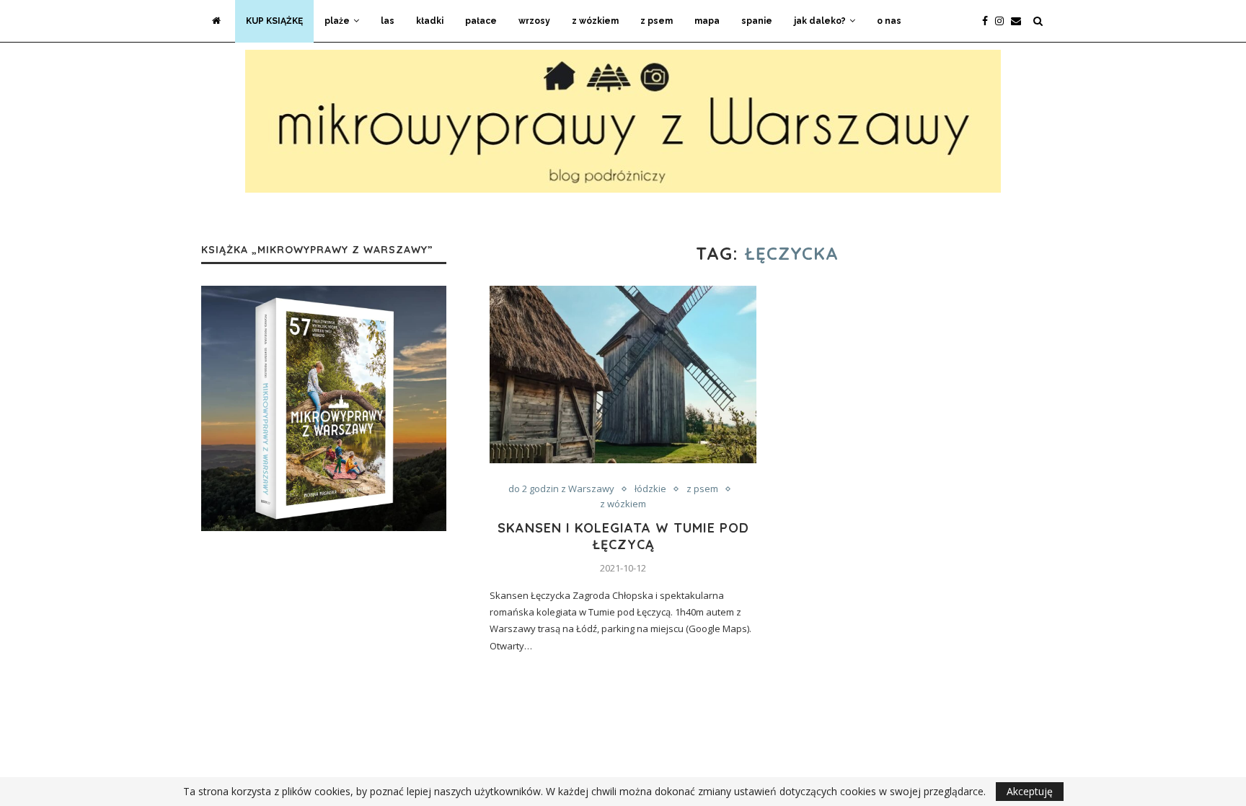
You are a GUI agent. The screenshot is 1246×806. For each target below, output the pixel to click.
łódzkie (650, 489)
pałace (481, 21)
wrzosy (534, 21)
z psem (656, 21)
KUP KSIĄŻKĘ (274, 21)
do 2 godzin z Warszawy (561, 489)
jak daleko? (820, 21)
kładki (429, 21)
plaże (337, 21)
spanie (756, 21)
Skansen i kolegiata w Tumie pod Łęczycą (623, 536)
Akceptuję (1030, 791)
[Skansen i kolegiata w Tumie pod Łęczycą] (623, 375)
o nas (889, 21)
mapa (707, 21)
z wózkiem (595, 21)
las (387, 21)
